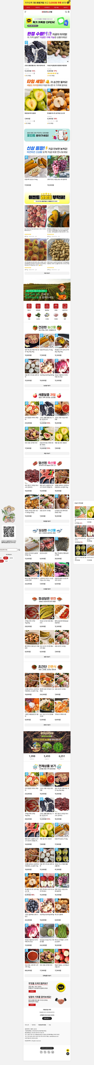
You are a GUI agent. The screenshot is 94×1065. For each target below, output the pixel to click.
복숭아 (6, 561)
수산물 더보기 (47, 589)
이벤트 (56, 310)
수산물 (47, 319)
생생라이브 (64, 310)
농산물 (38, 319)
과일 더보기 (47, 453)
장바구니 (66, 7)
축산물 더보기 (47, 521)
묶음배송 (47, 310)
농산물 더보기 (47, 385)
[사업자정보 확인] (42, 1031)
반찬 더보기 (47, 657)
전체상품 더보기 (47, 975)
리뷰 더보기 (47, 273)
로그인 (28, 7)
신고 (36, 236)
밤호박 (5, 558)
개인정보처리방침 (42, 1025)
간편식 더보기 (47, 725)
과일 (29, 319)
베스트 (29, 310)
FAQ (50, 1025)
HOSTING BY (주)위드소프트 (31, 1038)
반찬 (65, 319)
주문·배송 (56, 7)
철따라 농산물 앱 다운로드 (47, 1048)
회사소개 (27, 1025)
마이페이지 (47, 7)
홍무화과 (11, 558)
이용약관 (33, 1025)
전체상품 (38, 310)
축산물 (56, 319)
